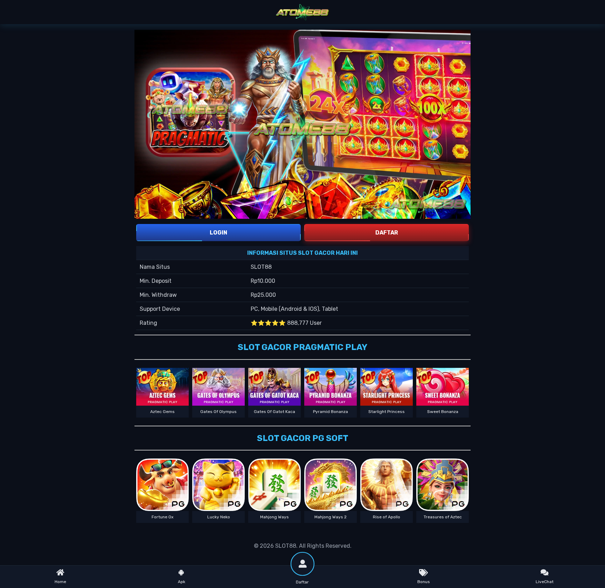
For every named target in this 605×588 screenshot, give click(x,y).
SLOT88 (285, 545)
